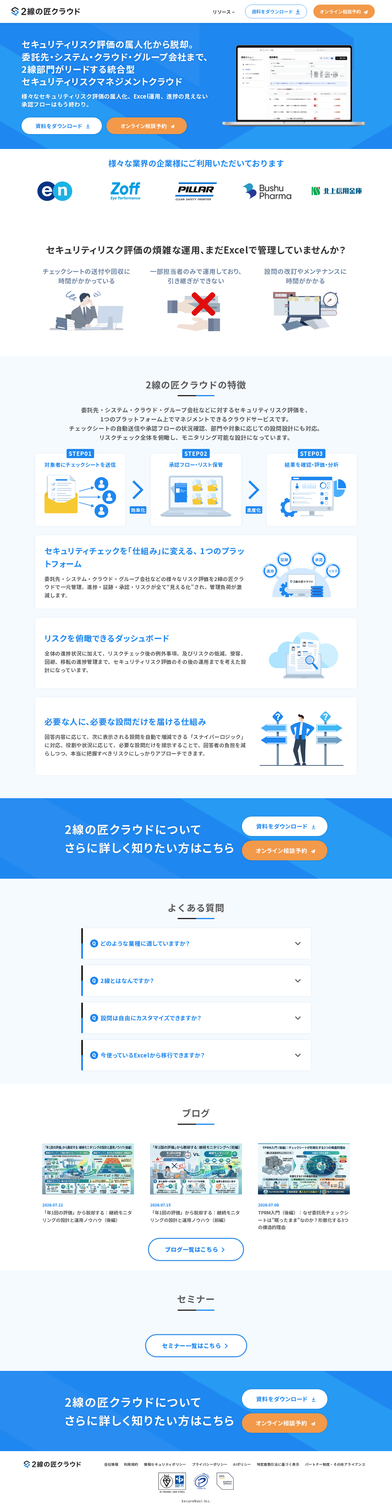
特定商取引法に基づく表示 (278, 1464)
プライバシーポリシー (210, 1464)
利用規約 (131, 1464)
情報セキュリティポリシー (165, 1464)
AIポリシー (242, 1464)
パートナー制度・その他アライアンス (335, 1464)
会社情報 (111, 1464)
